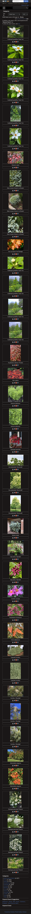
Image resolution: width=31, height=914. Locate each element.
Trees (5, 879)
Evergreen (4, 903)
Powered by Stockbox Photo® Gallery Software (15, 912)
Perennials (6, 884)
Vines (5, 895)
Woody (10, 901)
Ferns (5, 889)
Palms (5, 897)
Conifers (6, 893)
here (19, 23)
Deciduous (22, 901)
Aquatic (17, 901)
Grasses (6, 890)
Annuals (6, 886)
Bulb (14, 901)
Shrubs (5, 881)
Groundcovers (7, 883)
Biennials (6, 887)
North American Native (13, 903)
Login (27, 5)
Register (23, 5)
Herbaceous (5, 901)
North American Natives (9, 878)
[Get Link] (14, 41)
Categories (6, 11)
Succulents (6, 892)
